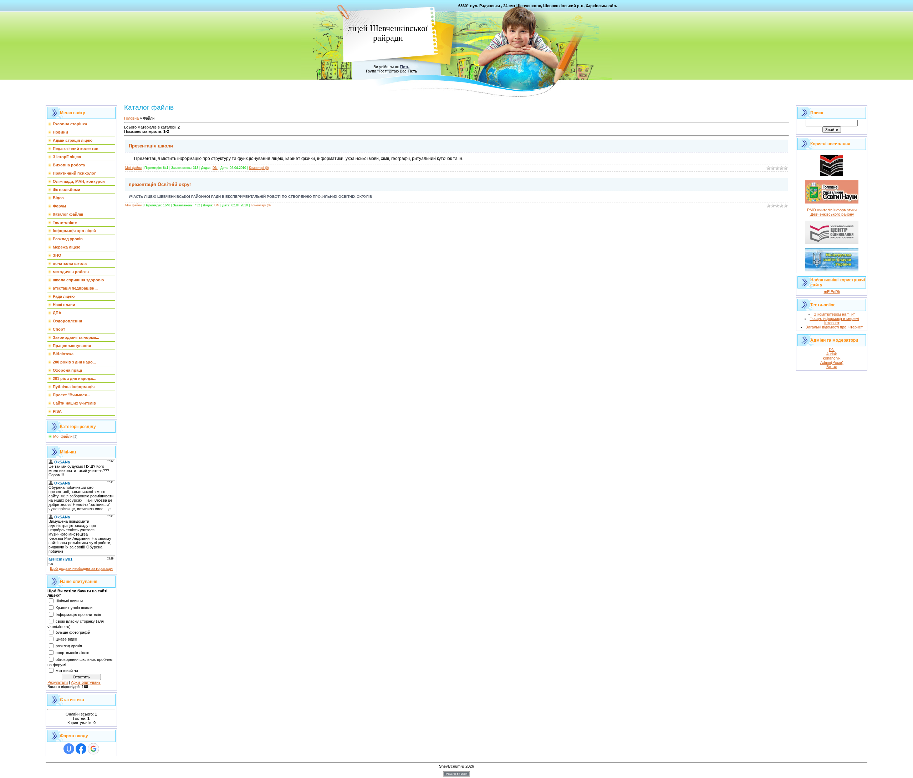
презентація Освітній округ (160, 184)
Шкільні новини (69, 601)
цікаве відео (66, 639)
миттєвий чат (68, 670)
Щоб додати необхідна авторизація (81, 568)
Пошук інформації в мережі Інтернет (834, 320)
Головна (131, 118)
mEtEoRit (832, 292)
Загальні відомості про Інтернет (834, 327)
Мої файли (62, 436)
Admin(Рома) (831, 362)
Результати (57, 682)
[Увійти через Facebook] (81, 748)
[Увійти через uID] (68, 748)
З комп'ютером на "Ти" (834, 314)
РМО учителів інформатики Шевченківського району (832, 212)
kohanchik (832, 358)
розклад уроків (69, 646)
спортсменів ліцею (72, 653)
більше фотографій (73, 632)
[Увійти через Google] (93, 748)
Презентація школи (151, 146)
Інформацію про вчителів (78, 614)
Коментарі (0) (259, 168)
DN (215, 168)
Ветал (831, 367)
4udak (831, 354)
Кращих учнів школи (74, 608)
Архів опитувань (86, 682)
